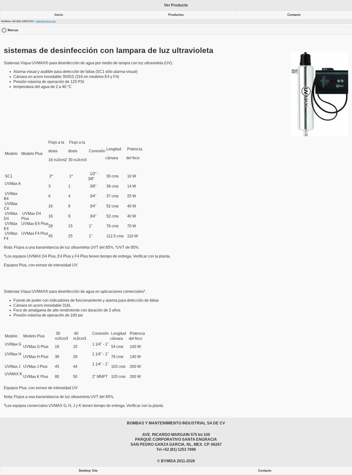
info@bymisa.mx (46, 21)
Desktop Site (88, 470)
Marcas (31, 30)
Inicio (59, 15)
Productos (176, 15)
